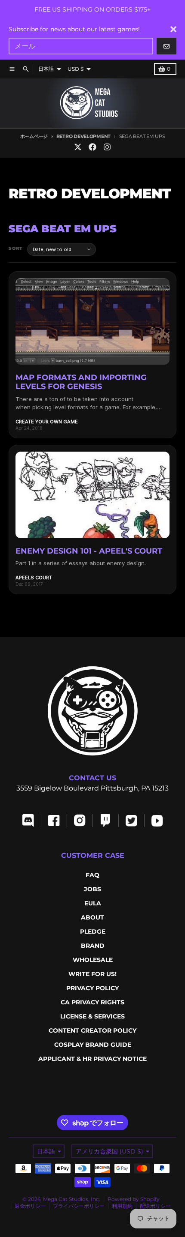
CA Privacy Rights (92, 1002)
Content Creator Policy (92, 1030)
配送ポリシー (155, 1206)
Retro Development (83, 136)
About (92, 917)
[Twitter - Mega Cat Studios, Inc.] (77, 147)
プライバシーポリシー (79, 1206)
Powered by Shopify (134, 1199)
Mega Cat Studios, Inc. (71, 1199)
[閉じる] (173, 29)
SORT (16, 248)
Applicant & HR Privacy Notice (92, 1059)
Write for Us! (92, 974)
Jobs (92, 889)
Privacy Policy (92, 988)
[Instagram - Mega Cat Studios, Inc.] (107, 147)
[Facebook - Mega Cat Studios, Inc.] (92, 147)
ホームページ (34, 136)
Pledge (92, 931)
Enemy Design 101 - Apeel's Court (88, 551)
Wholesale (93, 960)
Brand (93, 945)
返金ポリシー (30, 1206)
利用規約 (122, 1206)
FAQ (92, 875)
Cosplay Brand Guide (92, 1044)
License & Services (92, 1016)
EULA (92, 903)
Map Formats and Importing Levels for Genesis (81, 382)
